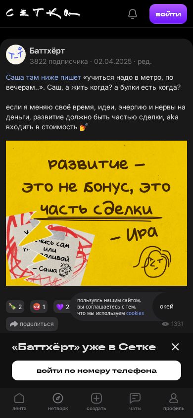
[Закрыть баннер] (175, 347)
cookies (135, 313)
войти (168, 14)
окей (167, 306)
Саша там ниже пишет (43, 77)
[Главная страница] (43, 14)
